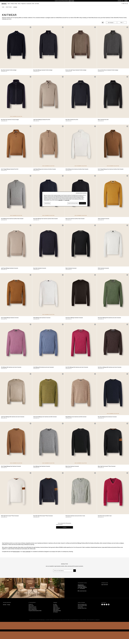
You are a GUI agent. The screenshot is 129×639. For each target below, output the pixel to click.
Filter (121, 22)
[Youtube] (108, 604)
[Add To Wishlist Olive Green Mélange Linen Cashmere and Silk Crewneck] (62, 374)
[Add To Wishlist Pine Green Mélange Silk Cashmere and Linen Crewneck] (127, 275)
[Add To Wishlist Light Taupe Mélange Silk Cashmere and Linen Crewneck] (30, 374)
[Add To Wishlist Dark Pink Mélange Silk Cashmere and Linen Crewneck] (95, 324)
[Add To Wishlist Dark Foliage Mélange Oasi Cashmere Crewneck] (30, 423)
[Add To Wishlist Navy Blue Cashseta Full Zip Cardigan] (30, 27)
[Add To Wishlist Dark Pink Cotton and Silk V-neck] (127, 473)
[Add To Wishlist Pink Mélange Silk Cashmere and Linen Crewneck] (30, 324)
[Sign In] (125, 3)
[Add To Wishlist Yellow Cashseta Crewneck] (127, 176)
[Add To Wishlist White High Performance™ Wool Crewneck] (30, 473)
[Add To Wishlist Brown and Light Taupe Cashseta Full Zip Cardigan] (95, 27)
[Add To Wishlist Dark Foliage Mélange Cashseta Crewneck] (30, 275)
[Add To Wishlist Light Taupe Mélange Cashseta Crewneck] (30, 225)
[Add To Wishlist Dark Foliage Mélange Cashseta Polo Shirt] (30, 126)
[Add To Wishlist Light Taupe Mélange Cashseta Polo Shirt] (62, 77)
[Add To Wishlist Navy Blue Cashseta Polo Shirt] (95, 77)
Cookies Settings (47, 203)
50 (13, 66)
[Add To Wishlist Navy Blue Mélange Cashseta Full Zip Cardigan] (62, 27)
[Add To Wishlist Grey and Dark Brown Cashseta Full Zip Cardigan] (127, 27)
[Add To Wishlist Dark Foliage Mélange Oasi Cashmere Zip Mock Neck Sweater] (127, 126)
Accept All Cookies (82, 203)
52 (79, 66)
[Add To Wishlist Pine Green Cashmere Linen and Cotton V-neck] (95, 473)
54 (81, 66)
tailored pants (16, 551)
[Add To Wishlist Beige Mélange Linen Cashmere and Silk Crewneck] (95, 374)
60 (22, 66)
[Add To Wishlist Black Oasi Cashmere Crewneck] (95, 423)
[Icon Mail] (123, 3)
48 (11, 66)
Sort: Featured (111, 22)
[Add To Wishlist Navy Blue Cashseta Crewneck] (62, 225)
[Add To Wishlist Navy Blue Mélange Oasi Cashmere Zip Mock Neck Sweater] (62, 176)
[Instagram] (104, 604)
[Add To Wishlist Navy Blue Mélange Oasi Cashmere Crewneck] (127, 374)
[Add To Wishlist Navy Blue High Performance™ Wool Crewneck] (62, 473)
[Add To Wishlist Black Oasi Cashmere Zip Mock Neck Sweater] (95, 176)
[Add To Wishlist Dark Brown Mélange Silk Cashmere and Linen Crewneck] (127, 324)
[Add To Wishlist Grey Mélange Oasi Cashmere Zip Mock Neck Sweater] (30, 176)
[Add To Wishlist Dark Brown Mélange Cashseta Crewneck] (95, 275)
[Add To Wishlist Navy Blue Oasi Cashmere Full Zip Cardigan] (30, 77)
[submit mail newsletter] (74, 570)
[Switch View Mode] (102, 22)
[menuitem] (9, 3)
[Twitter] (102, 604)
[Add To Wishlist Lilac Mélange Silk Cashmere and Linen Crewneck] (62, 324)
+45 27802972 (82, 588)
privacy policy (67, 200)
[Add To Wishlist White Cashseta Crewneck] (127, 225)
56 (83, 66)
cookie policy (60, 200)
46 (9, 66)
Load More (64, 527)
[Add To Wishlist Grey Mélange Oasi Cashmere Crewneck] (62, 423)
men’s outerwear (26, 551)
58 (85, 66)
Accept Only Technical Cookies (73, 203)
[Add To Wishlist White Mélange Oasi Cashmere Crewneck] (62, 275)
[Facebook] (106, 604)
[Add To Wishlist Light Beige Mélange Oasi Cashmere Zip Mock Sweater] (62, 126)
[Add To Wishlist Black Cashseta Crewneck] (95, 225)
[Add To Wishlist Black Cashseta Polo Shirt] (127, 77)
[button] (122, 3)
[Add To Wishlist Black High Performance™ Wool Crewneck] (127, 423)
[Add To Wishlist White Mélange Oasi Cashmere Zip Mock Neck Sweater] (95, 126)
